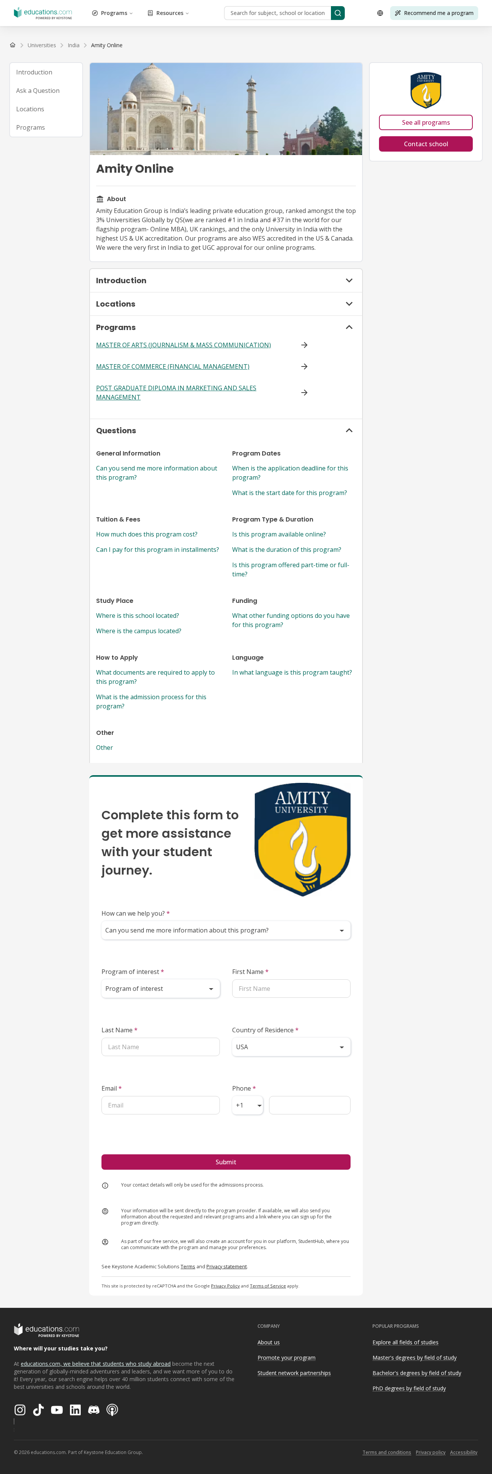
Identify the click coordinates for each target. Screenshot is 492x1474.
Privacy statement (226, 1266)
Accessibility (463, 1452)
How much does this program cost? (147, 534)
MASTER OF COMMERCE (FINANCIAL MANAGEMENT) (172, 366)
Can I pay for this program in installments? (157, 549)
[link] (107, 45)
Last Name (119, 1030)
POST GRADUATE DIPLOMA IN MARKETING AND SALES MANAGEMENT (176, 392)
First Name (250, 971)
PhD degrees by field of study (409, 1388)
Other (104, 747)
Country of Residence (265, 1030)
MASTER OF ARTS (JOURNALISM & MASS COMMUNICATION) (183, 345)
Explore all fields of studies (405, 1342)
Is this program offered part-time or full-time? (290, 569)
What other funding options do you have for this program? (291, 620)
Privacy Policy (225, 1286)
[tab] (46, 72)
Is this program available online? (279, 534)
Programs (114, 13)
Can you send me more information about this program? (156, 473)
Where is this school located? (137, 615)
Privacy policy (430, 1452)
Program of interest (132, 971)
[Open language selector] (380, 13)
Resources (169, 13)
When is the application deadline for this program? (290, 473)
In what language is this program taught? (292, 672)
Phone (244, 1088)
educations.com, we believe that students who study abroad (96, 1363)
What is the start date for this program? (289, 493)
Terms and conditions (386, 1452)
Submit (226, 1162)
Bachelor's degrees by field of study (416, 1373)
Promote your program (287, 1357)
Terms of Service (268, 1286)
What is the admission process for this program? (151, 701)
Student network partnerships (294, 1373)
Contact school (426, 144)
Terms (188, 1266)
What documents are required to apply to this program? (155, 677)
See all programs (426, 122)
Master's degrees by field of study (414, 1357)
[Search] (338, 13)
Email (111, 1088)
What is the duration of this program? (286, 549)
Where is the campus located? (138, 631)
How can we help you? (135, 913)
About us (269, 1342)
